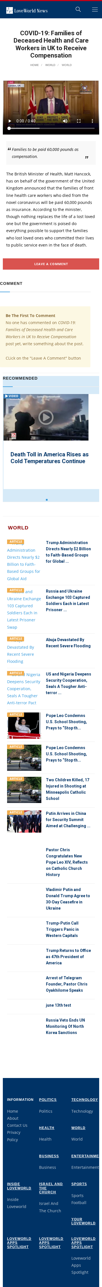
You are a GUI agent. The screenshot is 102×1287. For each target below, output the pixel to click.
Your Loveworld (83, 1221)
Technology (84, 1100)
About (12, 1118)
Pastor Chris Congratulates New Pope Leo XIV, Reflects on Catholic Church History (67, 862)
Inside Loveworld (19, 1186)
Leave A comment (51, 264)
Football (78, 1202)
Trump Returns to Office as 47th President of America (68, 956)
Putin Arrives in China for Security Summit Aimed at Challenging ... (68, 819)
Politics (48, 1100)
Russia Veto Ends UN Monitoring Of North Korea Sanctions (65, 1026)
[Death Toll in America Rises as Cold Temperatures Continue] (45, 417)
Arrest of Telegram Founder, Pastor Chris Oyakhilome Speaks (67, 984)
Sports (79, 1184)
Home (34, 65)
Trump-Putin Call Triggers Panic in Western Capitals (62, 929)
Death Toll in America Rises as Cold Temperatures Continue (49, 458)
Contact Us (17, 1125)
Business (49, 1156)
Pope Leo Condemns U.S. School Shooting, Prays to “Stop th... (66, 721)
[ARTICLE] (24, 560)
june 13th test (58, 1005)
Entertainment (85, 1167)
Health (46, 1128)
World (49, 65)
